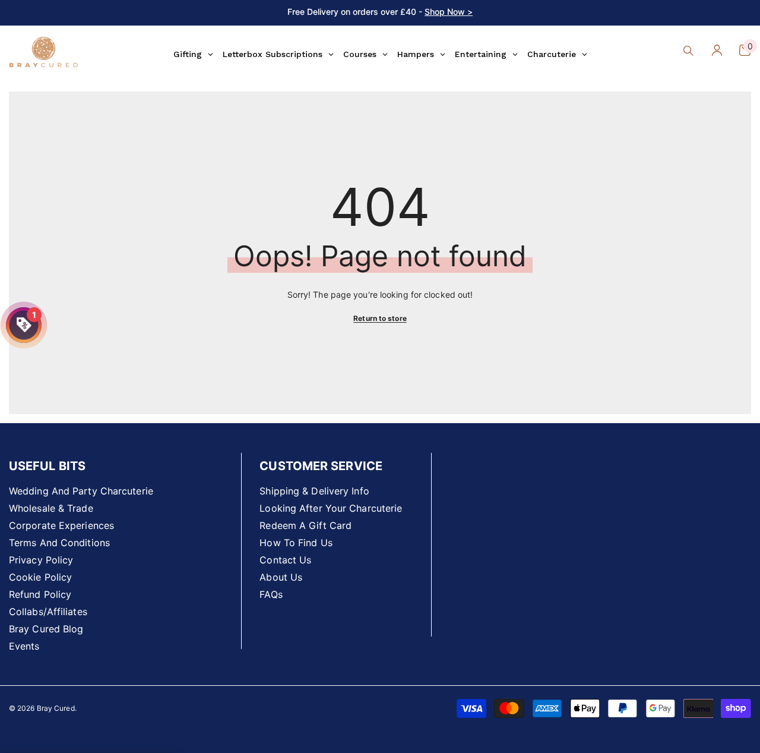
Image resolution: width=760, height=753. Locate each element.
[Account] (717, 50)
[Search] (688, 50)
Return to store (380, 318)
